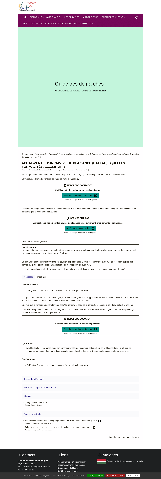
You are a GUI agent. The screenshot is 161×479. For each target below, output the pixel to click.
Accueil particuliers (30, 154)
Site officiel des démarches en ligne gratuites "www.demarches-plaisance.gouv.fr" (63, 421)
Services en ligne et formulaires (39, 387)
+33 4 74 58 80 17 (26, 470)
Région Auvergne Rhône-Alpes (71, 465)
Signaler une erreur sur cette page (124, 437)
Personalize (133, 475)
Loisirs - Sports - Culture (52, 154)
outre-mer (86, 265)
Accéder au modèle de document (80, 195)
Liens (63, 455)
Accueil (59, 91)
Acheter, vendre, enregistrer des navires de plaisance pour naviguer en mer (60, 427)
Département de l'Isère (67, 468)
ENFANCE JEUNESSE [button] (113, 17)
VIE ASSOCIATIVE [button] (53, 23)
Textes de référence (33, 379)
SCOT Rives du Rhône (67, 471)
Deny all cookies (116, 475)
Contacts (27, 455)
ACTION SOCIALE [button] (31, 23)
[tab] (28, 277)
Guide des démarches (94, 91)
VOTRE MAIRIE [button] (53, 17)
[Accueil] (27, 7)
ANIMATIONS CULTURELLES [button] (79, 23)
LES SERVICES (72, 91)
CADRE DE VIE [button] (90, 17)
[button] (25, 18)
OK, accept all (96, 475)
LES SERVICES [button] (72, 17)
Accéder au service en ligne (80, 228)
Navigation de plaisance (77, 154)
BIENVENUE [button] (36, 17)
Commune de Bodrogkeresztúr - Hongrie (125, 461)
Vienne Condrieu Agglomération (71, 462)
